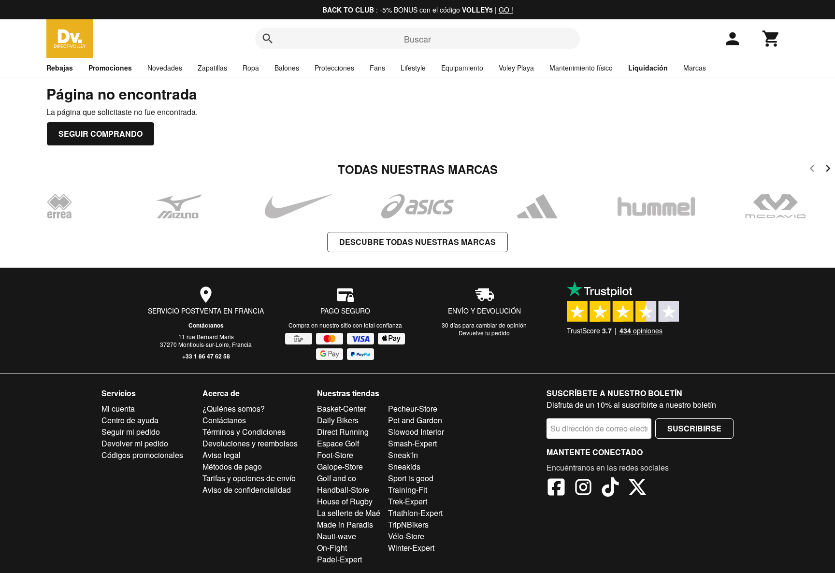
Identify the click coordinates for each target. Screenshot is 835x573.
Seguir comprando (100, 133)
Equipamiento (462, 67)
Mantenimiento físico (581, 67)
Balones (286, 67)
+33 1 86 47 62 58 (206, 356)
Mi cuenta (118, 408)
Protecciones (334, 67)
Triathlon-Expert (415, 512)
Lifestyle (413, 67)
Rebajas (59, 67)
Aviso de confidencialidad (246, 489)
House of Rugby (345, 501)
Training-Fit (407, 489)
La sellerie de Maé (348, 512)
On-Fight (332, 547)
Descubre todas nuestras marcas (417, 241)
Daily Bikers (338, 420)
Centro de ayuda (129, 420)
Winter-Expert (411, 547)
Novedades (164, 67)
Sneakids (404, 466)
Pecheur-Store (412, 408)
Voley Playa (516, 67)
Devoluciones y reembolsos (250, 443)
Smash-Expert (412, 443)
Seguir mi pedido (130, 431)
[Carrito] (771, 38)
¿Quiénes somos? (233, 408)
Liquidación (648, 67)
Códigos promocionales (142, 454)
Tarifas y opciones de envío (249, 478)
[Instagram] (583, 488)
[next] (828, 169)
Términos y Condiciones (244, 431)
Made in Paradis (345, 524)
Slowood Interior (416, 431)
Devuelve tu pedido (484, 333)
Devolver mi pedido (134, 443)
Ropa (251, 67)
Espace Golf (338, 443)
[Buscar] (267, 38)
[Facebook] (556, 488)
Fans (377, 67)
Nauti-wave (336, 536)
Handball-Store (343, 489)
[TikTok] (610, 488)
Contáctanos (206, 325)
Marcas (694, 67)
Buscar (417, 38)
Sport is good (410, 478)
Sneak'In (403, 454)
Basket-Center (341, 408)
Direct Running (343, 431)
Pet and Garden (415, 420)
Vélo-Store (406, 536)
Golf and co (336, 478)
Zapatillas (212, 67)
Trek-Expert (407, 501)
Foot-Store (335, 454)
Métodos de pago (232, 466)
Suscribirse (694, 428)
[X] (637, 488)
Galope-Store (340, 466)
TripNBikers (408, 524)
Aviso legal (221, 454)
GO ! (506, 9)
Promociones (110, 67)
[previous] (812, 169)
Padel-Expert (339, 559)
